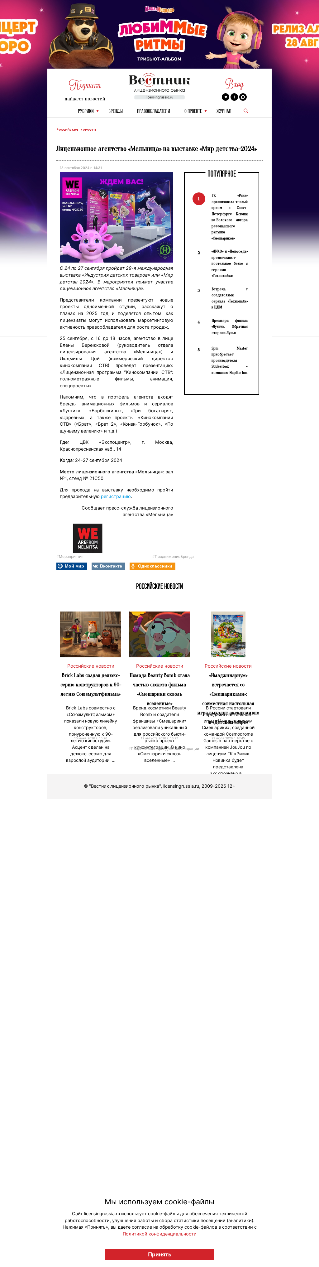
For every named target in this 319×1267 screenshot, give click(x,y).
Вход (234, 84)
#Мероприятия (69, 556)
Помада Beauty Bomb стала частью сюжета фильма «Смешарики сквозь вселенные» (160, 689)
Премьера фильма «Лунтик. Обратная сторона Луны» (230, 326)
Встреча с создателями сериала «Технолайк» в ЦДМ (230, 298)
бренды (115, 111)
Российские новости (76, 129)
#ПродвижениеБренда (173, 556)
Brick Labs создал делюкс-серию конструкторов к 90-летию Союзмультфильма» (90, 684)
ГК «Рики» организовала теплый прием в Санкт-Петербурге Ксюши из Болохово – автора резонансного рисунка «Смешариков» (230, 216)
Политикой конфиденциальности (160, 1234)
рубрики (86, 111)
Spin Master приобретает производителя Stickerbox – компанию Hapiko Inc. (230, 360)
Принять (159, 1254)
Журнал (224, 111)
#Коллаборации (184, 748)
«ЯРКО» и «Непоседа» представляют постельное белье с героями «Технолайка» (230, 263)
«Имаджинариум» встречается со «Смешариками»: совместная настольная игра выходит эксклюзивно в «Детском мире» (228, 698)
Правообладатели (153, 111)
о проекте (193, 111)
